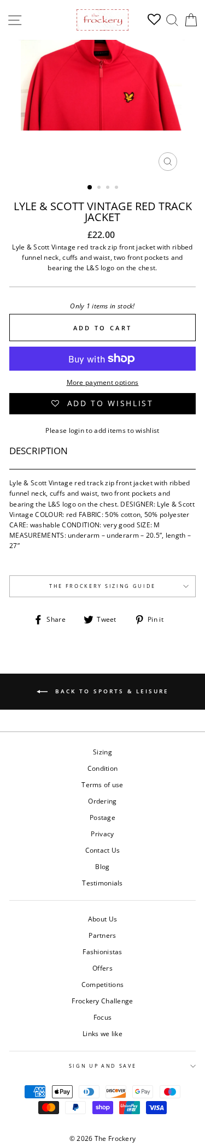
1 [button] (90, 188)
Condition (102, 768)
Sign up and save (103, 1065)
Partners (102, 935)
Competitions (102, 984)
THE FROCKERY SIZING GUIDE (102, 586)
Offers (102, 967)
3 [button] (109, 188)
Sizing (102, 751)
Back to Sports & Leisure (110, 691)
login (77, 430)
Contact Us (102, 850)
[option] (103, 108)
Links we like (102, 1033)
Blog (102, 866)
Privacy (102, 833)
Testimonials (102, 882)
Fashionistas (102, 951)
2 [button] (100, 188)
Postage (102, 817)
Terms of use (102, 784)
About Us (102, 918)
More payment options (103, 382)
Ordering (102, 800)
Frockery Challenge (102, 1000)
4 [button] (117, 188)
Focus (102, 1017)
